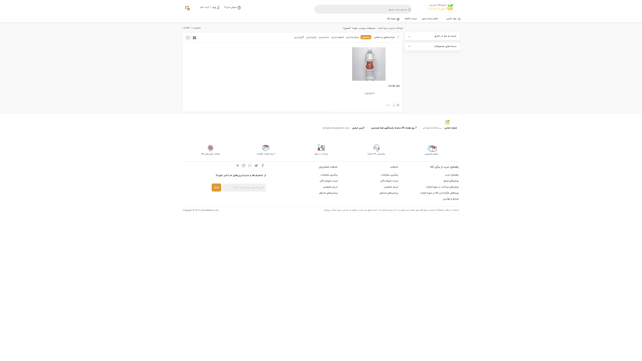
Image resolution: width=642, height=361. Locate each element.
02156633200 (432, 128)
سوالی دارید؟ (230, 7)
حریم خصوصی (391, 187)
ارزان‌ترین (311, 37)
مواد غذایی (451, 18)
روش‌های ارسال (451, 181)
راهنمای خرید (452, 174)
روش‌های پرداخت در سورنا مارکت (442, 187)
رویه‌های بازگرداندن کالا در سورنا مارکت (439, 193)
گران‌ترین (299, 37)
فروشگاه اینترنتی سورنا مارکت (390, 28)
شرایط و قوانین (451, 199)
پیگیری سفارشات (389, 174)
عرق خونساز (394, 85)
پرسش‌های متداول (389, 193)
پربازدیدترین (352, 37)
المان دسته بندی (430, 18)
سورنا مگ (391, 18)
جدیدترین (324, 37)
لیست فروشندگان (389, 181)
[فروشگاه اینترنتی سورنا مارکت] (447, 122)
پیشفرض (365, 37)
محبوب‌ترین (337, 37)
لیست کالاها (411, 18)
